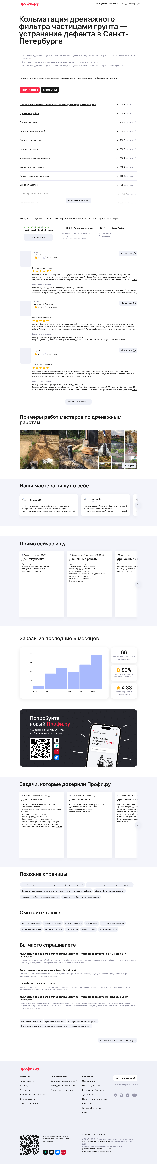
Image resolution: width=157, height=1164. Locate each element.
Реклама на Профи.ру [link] (93, 1090)
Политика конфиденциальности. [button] (97, 1151)
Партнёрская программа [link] (94, 1099)
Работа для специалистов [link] (64, 1090)
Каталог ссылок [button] (27, 1099)
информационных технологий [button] (96, 1141)
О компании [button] (88, 1080)
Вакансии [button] (87, 1103)
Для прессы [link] (88, 1094)
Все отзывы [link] (25, 1090)
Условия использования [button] (32, 1094)
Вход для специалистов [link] (63, 1085)
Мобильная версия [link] (29, 1103)
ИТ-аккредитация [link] (91, 1085)
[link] (30, 90)
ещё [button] (73, 511)
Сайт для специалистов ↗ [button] (64, 1080)
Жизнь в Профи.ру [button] (91, 1108)
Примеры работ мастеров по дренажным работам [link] (70, 419)
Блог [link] (84, 1112)
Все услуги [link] (25, 1085)
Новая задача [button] (27, 1080)
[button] (128, 253)
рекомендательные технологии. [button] (96, 1148)
